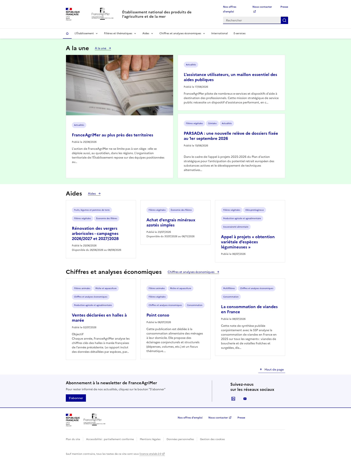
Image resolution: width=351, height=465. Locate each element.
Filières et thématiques (118, 33)
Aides (145, 33)
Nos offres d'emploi (190, 418)
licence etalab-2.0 (150, 454)
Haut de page (274, 369)
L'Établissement (84, 33)
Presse (284, 7)
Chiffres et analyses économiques (180, 33)
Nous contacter (218, 418)
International (219, 33)
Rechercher (284, 20)
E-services (240, 33)
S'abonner (76, 398)
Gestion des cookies (212, 439)
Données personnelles (180, 439)
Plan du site (73, 439)
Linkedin (233, 398)
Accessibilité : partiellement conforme (110, 439)
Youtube (245, 398)
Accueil (67, 33)
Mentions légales (150, 439)
